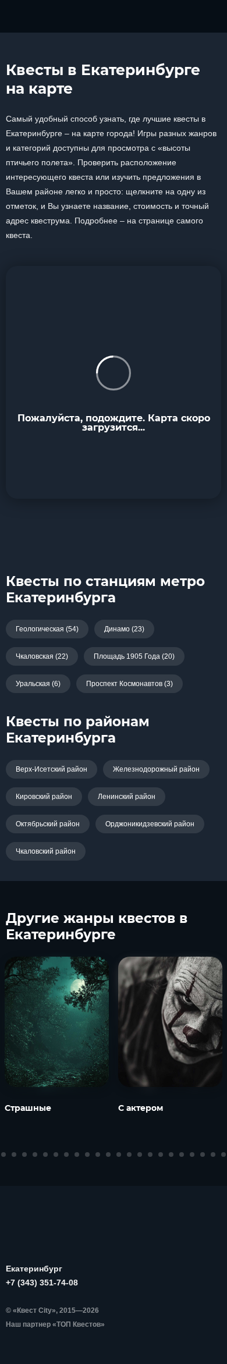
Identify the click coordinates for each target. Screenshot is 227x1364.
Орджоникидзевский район (149, 824)
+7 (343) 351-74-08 (42, 1282)
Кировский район (44, 797)
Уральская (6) (38, 684)
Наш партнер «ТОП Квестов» (55, 1324)
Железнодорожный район (156, 769)
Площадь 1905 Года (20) (134, 656)
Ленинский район (126, 797)
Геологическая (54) (47, 629)
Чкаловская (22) (42, 656)
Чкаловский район (46, 851)
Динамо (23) (124, 629)
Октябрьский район (48, 824)
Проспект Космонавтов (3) (129, 684)
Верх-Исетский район (51, 769)
